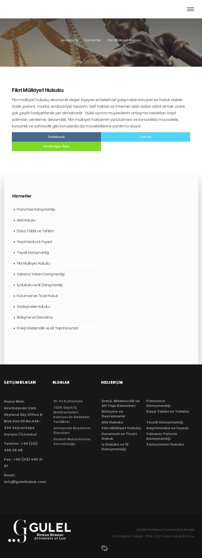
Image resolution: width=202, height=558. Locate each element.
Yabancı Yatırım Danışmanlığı (40, 274)
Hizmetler (92, 40)
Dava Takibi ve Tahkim (35, 231)
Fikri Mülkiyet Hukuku (124, 40)
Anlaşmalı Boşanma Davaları (71, 430)
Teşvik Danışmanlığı (33, 252)
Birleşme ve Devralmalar (113, 414)
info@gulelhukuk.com (25, 481)
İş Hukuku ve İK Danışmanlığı (40, 285)
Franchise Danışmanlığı (36, 209)
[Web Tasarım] (105, 548)
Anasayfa (69, 40)
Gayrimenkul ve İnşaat (167, 428)
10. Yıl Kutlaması (68, 401)
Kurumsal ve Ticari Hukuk (37, 295)
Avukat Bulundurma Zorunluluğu (71, 441)
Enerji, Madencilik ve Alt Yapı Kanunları (47, 328)
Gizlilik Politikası (149, 529)
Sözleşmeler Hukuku (33, 306)
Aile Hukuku (26, 220)
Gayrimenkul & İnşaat (34, 241)
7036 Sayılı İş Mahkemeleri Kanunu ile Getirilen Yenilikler (71, 414)
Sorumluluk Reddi (179, 529)
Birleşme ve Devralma (35, 317)
